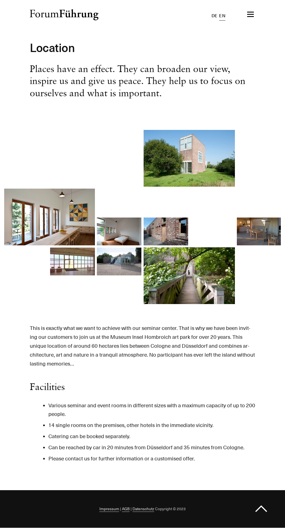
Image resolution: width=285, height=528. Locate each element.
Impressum (109, 508)
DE (215, 15)
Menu (237, 14)
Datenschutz (143, 508)
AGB (126, 508)
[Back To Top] (261, 509)
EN (222, 15)
